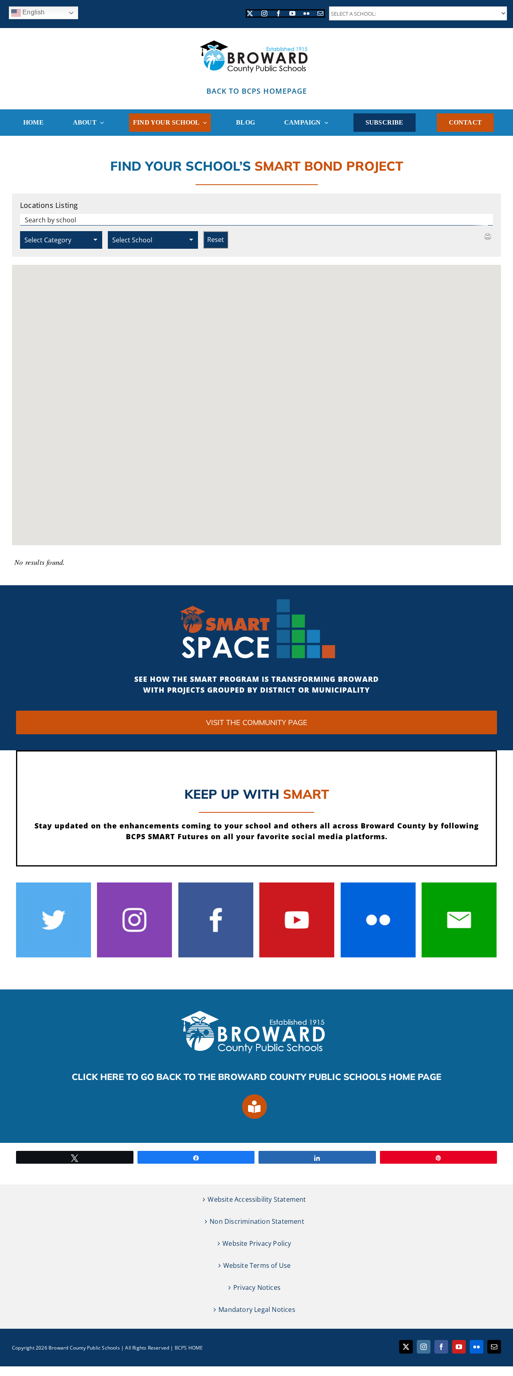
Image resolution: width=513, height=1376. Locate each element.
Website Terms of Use (257, 1265)
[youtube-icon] (296, 885)
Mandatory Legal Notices (256, 1309)
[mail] (320, 13)
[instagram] (264, 13)
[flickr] (306, 13)
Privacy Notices (257, 1287)
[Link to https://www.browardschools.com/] (254, 1106)
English (33, 12)
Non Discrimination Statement (257, 1221)
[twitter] (250, 13)
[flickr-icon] (378, 885)
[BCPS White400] (256, 1008)
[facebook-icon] (215, 885)
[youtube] (292, 13)
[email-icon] (459, 885)
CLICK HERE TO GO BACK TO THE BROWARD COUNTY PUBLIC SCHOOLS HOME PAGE (256, 1076)
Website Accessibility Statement (257, 1199)
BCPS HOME (189, 1347)
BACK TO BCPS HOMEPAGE (256, 91)
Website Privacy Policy (256, 1243)
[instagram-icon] (134, 885)
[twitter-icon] (53, 885)
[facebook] (278, 13)
